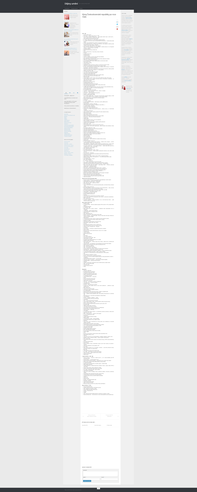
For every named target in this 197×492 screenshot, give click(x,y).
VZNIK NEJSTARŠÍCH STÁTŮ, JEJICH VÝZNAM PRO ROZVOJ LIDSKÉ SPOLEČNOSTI (70, 102)
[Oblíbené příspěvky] (70, 93)
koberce (130, 38)
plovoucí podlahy (128, 80)
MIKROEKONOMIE (67, 128)
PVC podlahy (126, 49)
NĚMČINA (65, 116)
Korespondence (67, 148)
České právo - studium (68, 144)
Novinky (81, 8)
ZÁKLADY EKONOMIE (67, 131)
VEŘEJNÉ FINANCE (67, 133)
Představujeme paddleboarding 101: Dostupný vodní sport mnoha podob (70, 49)
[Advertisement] (98, 26)
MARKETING (66, 132)
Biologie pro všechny (67, 153)
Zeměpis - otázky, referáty (68, 152)
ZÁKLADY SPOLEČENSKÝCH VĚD (69, 115)
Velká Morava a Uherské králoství (70, 108)
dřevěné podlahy (125, 30)
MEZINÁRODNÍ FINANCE (68, 135)
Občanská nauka (67, 141)
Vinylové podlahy (129, 17)
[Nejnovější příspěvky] (66, 93)
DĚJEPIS (65, 117)
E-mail (102, 477)
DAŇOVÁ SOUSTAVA (67, 122)
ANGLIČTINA (66, 114)
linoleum (123, 69)
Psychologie (66, 147)
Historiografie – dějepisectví (69, 95)
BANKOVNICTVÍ (66, 121)
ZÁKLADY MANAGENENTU (68, 127)
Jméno (84, 477)
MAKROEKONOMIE (67, 130)
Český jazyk (66, 142)
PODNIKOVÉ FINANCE (67, 136)
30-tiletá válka (109, 425)
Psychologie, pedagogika (68, 155)
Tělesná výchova (67, 151)
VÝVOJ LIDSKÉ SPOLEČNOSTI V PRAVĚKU (71, 105)
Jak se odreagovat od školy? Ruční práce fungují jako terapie (71, 39)
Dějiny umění (71, 3)
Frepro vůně (66, 21)
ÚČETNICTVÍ (66, 123)
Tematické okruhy (74, 8)
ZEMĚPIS (65, 119)
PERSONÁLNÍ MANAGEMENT (69, 126)
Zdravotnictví (66, 150)
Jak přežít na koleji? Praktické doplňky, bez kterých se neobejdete (71, 30)
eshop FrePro (128, 88)
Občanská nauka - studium (68, 145)
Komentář (85, 470)
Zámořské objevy (97, 425)
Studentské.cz (67, 8)
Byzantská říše (85, 425)
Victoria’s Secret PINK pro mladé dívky (70, 13)
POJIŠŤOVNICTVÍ (67, 120)
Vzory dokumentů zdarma (68, 146)
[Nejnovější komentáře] (74, 93)
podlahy (125, 76)
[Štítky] (78, 93)
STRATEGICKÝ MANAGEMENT (69, 125)
